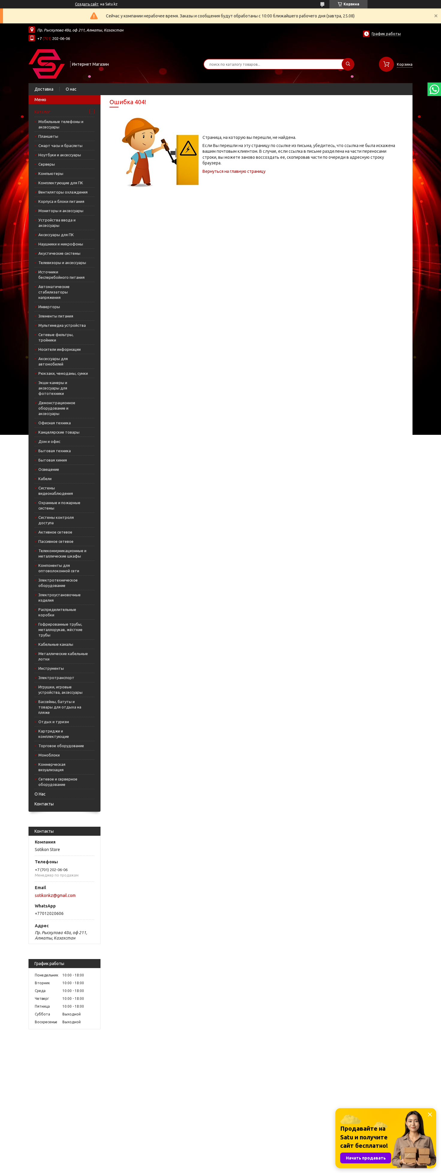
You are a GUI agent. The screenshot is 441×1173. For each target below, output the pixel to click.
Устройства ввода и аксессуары (57, 222)
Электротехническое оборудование (58, 583)
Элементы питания (55, 316)
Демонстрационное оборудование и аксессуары (56, 408)
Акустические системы (59, 253)
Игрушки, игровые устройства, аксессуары (60, 689)
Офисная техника (54, 423)
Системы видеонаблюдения (55, 490)
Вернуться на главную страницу (234, 171)
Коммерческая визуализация (51, 767)
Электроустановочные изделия (59, 597)
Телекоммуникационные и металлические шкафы (62, 553)
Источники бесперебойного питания (61, 274)
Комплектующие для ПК (60, 183)
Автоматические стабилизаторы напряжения (54, 291)
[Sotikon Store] (46, 64)
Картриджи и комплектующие (53, 733)
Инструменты (51, 668)
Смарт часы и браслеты (60, 145)
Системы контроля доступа (56, 520)
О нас (71, 89)
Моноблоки (49, 755)
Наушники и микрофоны (60, 244)
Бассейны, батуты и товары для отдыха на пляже (59, 706)
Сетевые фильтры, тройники (56, 337)
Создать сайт (87, 4)
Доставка (43, 89)
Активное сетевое (55, 532)
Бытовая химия (52, 460)
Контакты (44, 804)
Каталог (42, 112)
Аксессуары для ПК (56, 235)
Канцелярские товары (59, 432)
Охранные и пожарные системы (59, 505)
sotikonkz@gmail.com (55, 895)
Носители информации (59, 349)
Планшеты (48, 136)
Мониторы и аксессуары (60, 211)
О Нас (40, 794)
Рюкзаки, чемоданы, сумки (63, 373)
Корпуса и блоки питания (61, 201)
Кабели (45, 479)
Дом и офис (49, 441)
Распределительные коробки (57, 612)
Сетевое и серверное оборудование (57, 782)
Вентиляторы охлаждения (63, 192)
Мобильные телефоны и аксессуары (60, 124)
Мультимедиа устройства (62, 325)
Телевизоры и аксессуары (62, 262)
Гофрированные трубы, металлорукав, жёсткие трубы (60, 629)
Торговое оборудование (61, 746)
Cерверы (46, 164)
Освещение (48, 469)
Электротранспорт (56, 677)
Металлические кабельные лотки (63, 656)
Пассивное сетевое (56, 541)
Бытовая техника (54, 451)
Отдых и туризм (53, 722)
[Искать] (348, 64)
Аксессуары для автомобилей (53, 361)
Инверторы (49, 307)
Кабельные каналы (55, 644)
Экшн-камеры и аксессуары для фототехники (52, 388)
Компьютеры (50, 173)
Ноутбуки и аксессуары (59, 155)
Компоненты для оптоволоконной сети (58, 568)
